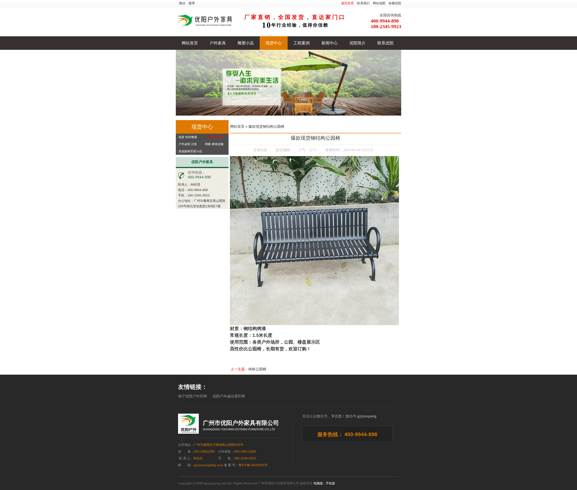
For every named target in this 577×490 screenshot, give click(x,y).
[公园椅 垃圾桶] (288, 83)
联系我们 (363, 3)
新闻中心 (329, 43)
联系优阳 (385, 43)
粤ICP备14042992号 (253, 465)
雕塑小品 (246, 43)
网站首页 (190, 43)
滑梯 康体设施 (214, 144)
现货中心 (274, 43)
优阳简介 (357, 43)
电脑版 (318, 483)
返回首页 (347, 3)
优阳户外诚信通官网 (229, 396)
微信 (182, 3)
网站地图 (379, 3)
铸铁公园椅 (257, 369)
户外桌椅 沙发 (188, 144)
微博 (191, 3)
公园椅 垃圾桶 (214, 137)
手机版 (330, 483)
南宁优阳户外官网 (192, 396)
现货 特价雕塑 (188, 137)
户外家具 (218, 43)
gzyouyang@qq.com (208, 465)
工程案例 (301, 43)
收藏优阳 (395, 3)
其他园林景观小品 (190, 151)
